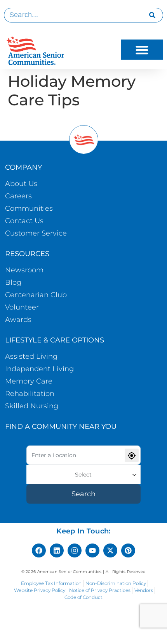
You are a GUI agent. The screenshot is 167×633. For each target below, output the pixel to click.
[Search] (152, 15)
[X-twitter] (110, 550)
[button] (142, 49)
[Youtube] (92, 550)
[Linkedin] (57, 550)
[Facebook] (39, 550)
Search (83, 494)
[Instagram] (75, 550)
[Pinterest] (128, 550)
